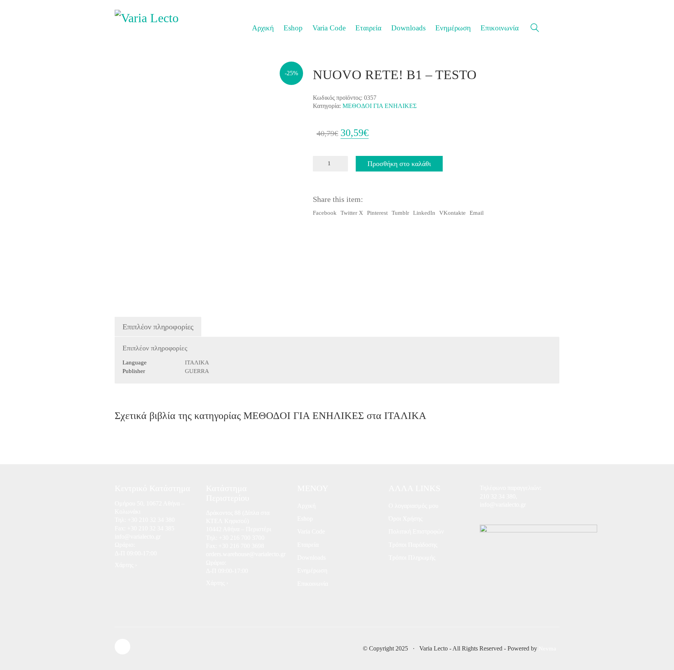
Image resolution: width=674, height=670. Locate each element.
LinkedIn (424, 213)
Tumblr (400, 213)
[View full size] (126, 80)
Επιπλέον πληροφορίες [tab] (157, 326)
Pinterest (377, 213)
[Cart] (555, 28)
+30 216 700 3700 (241, 537)
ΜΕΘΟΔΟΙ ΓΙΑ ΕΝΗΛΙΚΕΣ (379, 106)
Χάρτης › (126, 565)
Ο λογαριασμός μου (413, 505)
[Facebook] (122, 646)
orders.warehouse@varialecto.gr (246, 554)
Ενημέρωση (312, 570)
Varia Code (311, 531)
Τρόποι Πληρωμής (411, 557)
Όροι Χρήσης (405, 518)
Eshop (305, 518)
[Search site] (534, 28)
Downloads (311, 557)
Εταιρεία (308, 544)
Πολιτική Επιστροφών (416, 531)
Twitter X (352, 213)
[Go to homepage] (148, 28)
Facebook (325, 213)
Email (477, 213)
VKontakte (452, 213)
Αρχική (306, 505)
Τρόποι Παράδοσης (412, 544)
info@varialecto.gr (138, 536)
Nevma (547, 648)
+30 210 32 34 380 (151, 519)
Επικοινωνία (312, 583)
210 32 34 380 (498, 496)
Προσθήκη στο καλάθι (399, 164)
